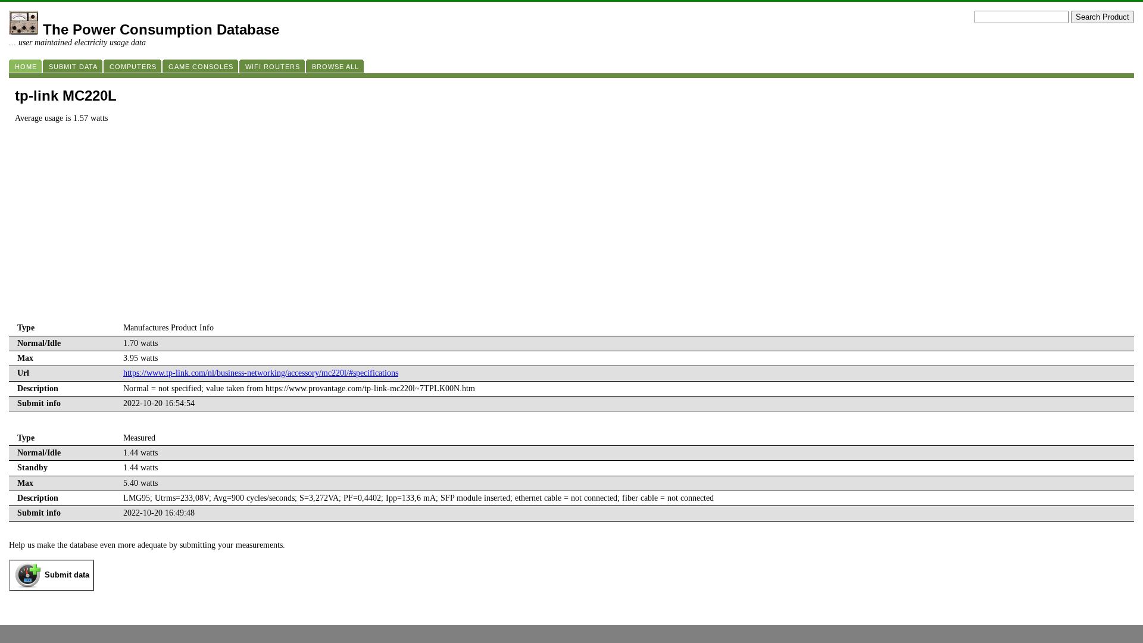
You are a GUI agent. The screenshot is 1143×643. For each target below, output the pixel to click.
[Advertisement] (571, 231)
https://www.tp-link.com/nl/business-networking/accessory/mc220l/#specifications (260, 373)
